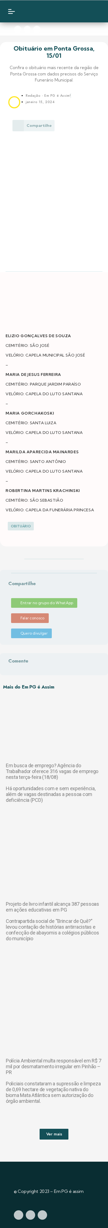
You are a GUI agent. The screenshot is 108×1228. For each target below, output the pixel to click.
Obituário (21, 526)
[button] (9, 590)
